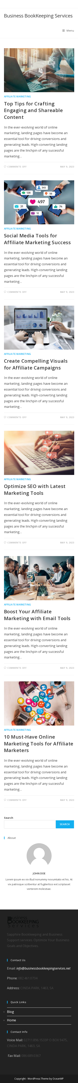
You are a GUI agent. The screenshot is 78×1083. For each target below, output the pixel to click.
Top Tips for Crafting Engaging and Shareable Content (33, 110)
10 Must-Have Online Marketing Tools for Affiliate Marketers (38, 743)
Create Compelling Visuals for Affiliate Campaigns (36, 364)
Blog (10, 1012)
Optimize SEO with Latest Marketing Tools (35, 489)
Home (11, 1020)
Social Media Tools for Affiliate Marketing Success (37, 239)
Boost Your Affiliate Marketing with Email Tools (37, 615)
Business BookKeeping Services (38, 15)
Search (8, 818)
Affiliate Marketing (17, 96)
